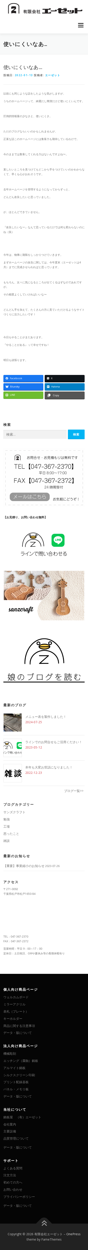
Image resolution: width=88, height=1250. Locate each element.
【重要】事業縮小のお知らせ (23, 866)
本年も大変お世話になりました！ (49, 767)
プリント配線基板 (16, 1082)
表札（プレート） (16, 1011)
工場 (6, 826)
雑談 (6, 841)
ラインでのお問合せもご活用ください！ (53, 742)
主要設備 (9, 1131)
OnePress (73, 1234)
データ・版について (17, 1033)
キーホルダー (12, 1018)
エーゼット (52, 75)
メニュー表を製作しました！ (45, 716)
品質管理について (16, 1138)
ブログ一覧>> (73, 791)
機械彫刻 (9, 1053)
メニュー (81, 25)
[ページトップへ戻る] (44, 1224)
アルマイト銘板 (14, 1068)
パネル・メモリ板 (16, 1089)
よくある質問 (12, 1168)
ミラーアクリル (14, 1004)
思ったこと (11, 833)
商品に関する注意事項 (19, 1026)
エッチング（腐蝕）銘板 (20, 1061)
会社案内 (9, 1124)
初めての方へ (12, 1182)
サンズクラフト (14, 812)
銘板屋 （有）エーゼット (22, 1117)
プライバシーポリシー (19, 1196)
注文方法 (9, 1175)
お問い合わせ (12, 1189)
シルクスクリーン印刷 (19, 1075)
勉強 (6, 819)
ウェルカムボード (16, 997)
